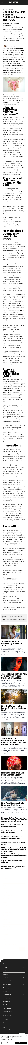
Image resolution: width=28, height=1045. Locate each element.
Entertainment (7, 909)
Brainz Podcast (7, 926)
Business (5, 878)
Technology (6, 902)
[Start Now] (14, 647)
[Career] (23, 881)
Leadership (6, 885)
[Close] (26, 1036)
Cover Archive (7, 929)
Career (5, 881)
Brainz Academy (7, 922)
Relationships (7, 898)
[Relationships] (23, 898)
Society (5, 905)
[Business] (23, 878)
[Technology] (23, 902)
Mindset (5, 888)
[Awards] (23, 919)
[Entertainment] (23, 909)
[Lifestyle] (23, 892)
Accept (20, 1043)
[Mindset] (23, 888)
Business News (7, 912)
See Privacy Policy (12, 1039)
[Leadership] (23, 885)
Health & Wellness (8, 895)
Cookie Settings (7, 1043)
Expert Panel (6, 916)
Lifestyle (5, 892)
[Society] (23, 905)
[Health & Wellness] (23, 895)
